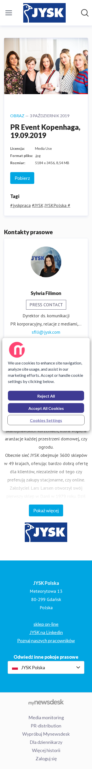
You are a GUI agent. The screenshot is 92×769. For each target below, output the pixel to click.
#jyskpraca (20, 205)
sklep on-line (46, 624)
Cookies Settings (46, 420)
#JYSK (37, 205)
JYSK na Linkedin (46, 632)
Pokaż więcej (46, 510)
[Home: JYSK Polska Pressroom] (44, 13)
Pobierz (22, 178)
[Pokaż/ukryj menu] (8, 12)
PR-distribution (46, 725)
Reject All (46, 395)
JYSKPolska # (57, 205)
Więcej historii (46, 750)
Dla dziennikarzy (46, 742)
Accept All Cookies (46, 408)
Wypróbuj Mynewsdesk (46, 734)
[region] (46, 384)
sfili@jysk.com (46, 332)
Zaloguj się (46, 758)
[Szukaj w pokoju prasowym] (85, 13)
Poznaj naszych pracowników (46, 640)
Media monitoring (46, 717)
